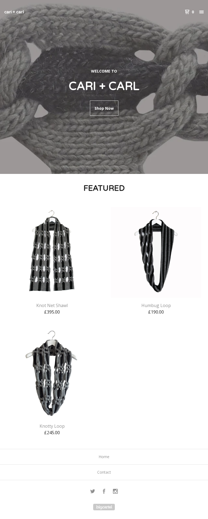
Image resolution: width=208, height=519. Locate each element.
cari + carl (14, 12)
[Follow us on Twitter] (92, 492)
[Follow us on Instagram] (115, 492)
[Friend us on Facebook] (104, 492)
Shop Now (104, 108)
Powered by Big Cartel (104, 507)
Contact (104, 472)
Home (104, 456)
